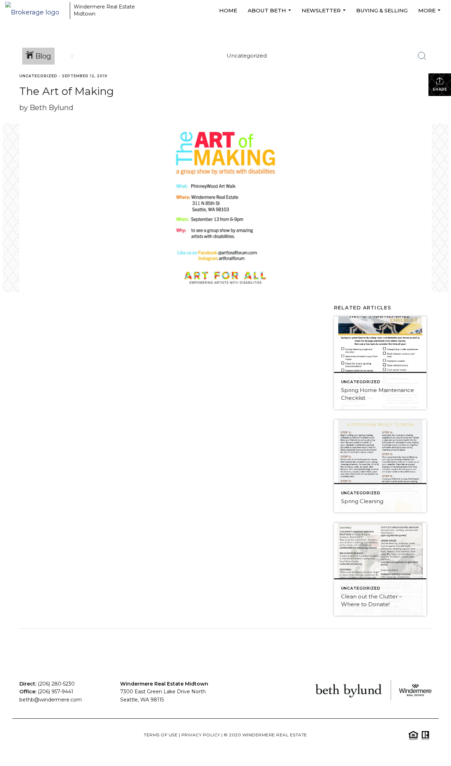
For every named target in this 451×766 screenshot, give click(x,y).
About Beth (270, 14)
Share (440, 89)
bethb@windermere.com (50, 699)
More (430, 14)
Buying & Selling (382, 10)
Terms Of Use (161, 734)
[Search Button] (422, 56)
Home (228, 10)
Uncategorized (38, 76)
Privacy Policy (200, 734)
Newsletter (324, 14)
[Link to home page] (35, 10)
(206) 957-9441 (55, 691)
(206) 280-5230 (56, 684)
